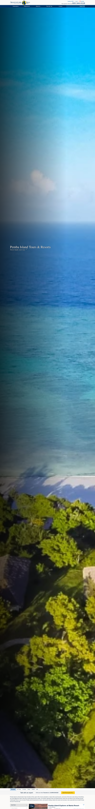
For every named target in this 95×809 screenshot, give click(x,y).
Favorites (82, 1)
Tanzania (13, 789)
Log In (76, 1)
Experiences (27, 6)
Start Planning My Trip (67, 792)
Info (37, 789)
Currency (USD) (71, 1)
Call (54, 792)
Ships (29, 789)
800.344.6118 (78, 3)
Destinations (15, 6)
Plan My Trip (49, 6)
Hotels (33, 789)
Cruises (24, 789)
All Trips (19, 789)
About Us (38, 6)
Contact (60, 6)
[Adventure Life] (20, 2)
